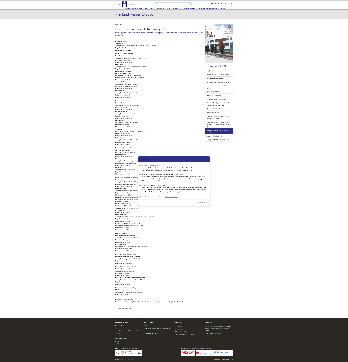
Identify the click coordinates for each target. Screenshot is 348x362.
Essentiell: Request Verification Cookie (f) (173, 188)
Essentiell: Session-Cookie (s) (172, 168)
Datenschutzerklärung (171, 197)
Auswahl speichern (202, 202)
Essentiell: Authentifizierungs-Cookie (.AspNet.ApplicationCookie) (174, 177)
